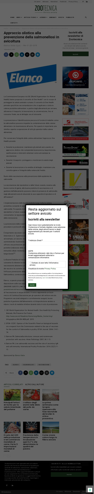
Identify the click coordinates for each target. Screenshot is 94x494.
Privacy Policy (50, 269)
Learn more (45, 277)
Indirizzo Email (36, 240)
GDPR (30, 251)
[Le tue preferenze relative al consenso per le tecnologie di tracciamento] (90, 490)
